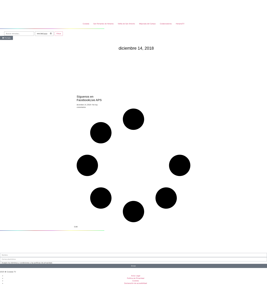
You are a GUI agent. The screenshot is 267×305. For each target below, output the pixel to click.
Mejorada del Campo (147, 24)
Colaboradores (166, 24)
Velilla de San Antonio (126, 24)
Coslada (86, 24)
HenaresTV (180, 24)
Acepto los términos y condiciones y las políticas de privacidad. (27, 263)
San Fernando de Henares (103, 24)
